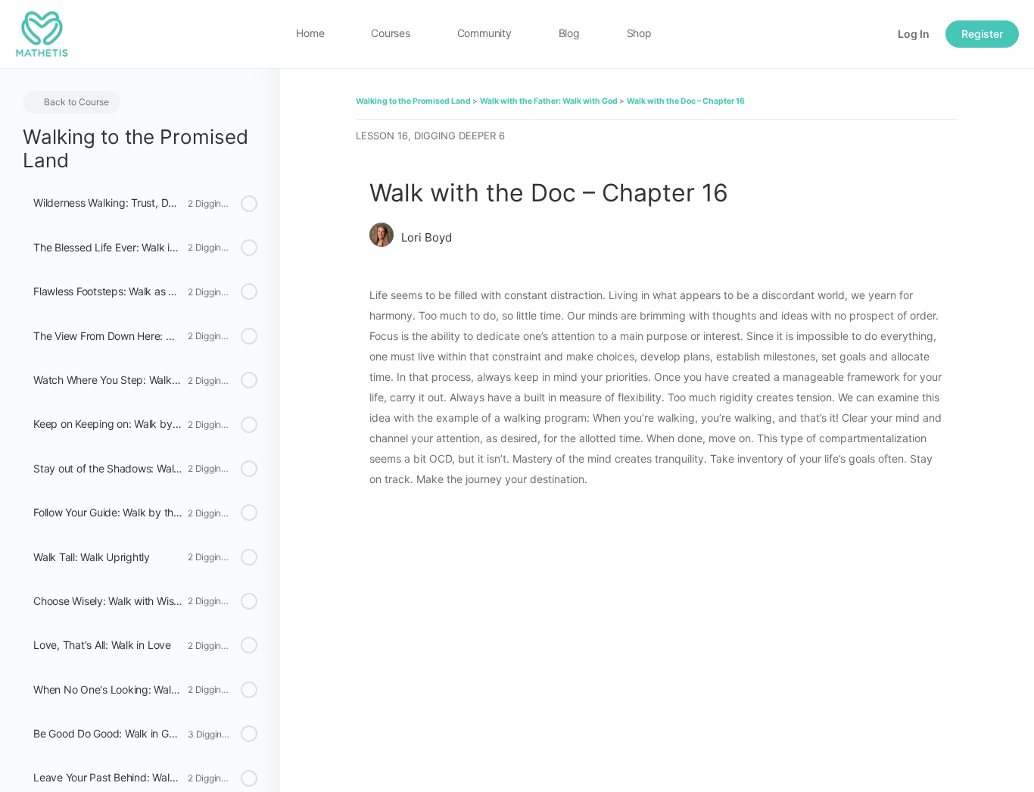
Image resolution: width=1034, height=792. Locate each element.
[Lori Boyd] (381, 236)
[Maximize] (845, 34)
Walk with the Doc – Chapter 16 (686, 101)
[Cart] (873, 34)
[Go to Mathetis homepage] (41, 33)
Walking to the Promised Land (414, 101)
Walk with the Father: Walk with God (549, 101)
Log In (914, 33)
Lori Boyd (426, 237)
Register (982, 33)
